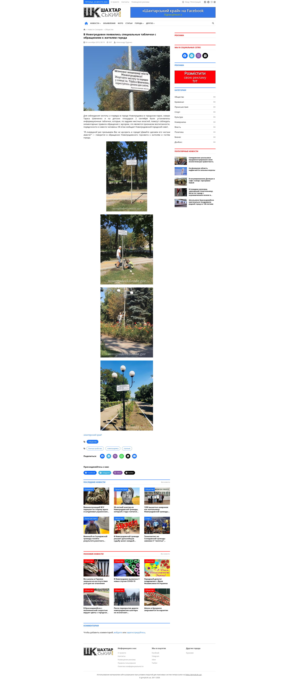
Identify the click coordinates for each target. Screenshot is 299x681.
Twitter (154, 663)
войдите (118, 632)
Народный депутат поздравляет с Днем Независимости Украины (156, 581)
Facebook (155, 653)
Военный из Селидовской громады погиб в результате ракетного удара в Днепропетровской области (96, 538)
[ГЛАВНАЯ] (86, 23)
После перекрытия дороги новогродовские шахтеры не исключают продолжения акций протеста (126, 610)
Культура (195, 117)
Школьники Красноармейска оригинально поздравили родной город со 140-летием (201, 202)
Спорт (147, 518)
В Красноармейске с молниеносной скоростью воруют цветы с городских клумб (96, 610)
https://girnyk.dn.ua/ (193, 675)
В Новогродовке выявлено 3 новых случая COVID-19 (126, 580)
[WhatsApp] (121, 456)
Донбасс (195, 142)
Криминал (89, 489)
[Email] (134, 456)
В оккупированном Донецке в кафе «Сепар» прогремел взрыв (202, 181)
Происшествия (121, 489)
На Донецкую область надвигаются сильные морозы (202, 169)
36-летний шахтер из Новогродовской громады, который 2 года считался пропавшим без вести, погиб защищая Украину (126, 509)
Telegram (155, 656)
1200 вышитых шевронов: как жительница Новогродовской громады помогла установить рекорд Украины (156, 509)
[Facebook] (102, 456)
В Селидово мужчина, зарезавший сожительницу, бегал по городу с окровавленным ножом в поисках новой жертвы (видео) (201, 192)
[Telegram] (108, 456)
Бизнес (195, 137)
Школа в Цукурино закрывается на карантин (156, 609)
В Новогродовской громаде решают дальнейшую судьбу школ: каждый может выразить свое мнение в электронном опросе (126, 538)
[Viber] (115, 456)
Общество (92, 442)
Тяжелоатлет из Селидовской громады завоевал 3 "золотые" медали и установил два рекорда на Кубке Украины (156, 538)
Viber (154, 659)
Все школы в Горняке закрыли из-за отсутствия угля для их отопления (96, 581)
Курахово (190, 653)
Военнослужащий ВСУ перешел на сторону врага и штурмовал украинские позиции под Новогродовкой (96, 509)
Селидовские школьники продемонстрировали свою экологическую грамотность (201, 160)
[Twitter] (128, 456)
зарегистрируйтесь (136, 632)
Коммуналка (195, 122)
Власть (195, 127)
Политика (195, 132)
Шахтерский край (92, 434)
